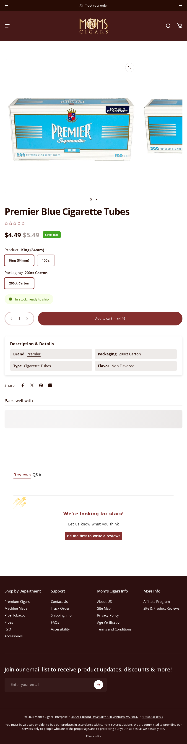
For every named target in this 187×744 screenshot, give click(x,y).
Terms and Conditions (114, 629)
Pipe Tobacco (15, 615)
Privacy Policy (108, 615)
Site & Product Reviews (161, 608)
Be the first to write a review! (93, 536)
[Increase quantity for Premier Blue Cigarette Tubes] (28, 318)
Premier (34, 354)
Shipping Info (61, 615)
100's (46, 260)
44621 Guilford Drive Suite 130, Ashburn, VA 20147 (104, 717)
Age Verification (109, 622)
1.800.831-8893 (116, 5)
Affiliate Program (156, 601)
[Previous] (6, 5)
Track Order (60, 608)
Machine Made (16, 608)
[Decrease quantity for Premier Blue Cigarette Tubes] (10, 318)
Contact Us (59, 601)
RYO (8, 629)
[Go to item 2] (96, 199)
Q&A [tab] (36, 474)
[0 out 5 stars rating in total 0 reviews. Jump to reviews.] (15, 223)
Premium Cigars (17, 601)
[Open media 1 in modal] (129, 67)
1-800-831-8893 (152, 717)
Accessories (14, 636)
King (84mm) (19, 260)
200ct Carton (19, 283)
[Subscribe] (98, 684)
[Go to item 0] (91, 199)
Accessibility (60, 629)
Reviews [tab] (22, 474)
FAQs (55, 622)
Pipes (9, 622)
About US (104, 601)
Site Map (104, 608)
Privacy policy (93, 736)
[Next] (181, 5)
